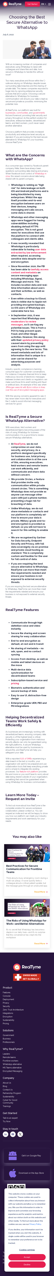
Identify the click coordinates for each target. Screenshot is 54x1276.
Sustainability (8, 1020)
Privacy (6, 1003)
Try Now (6, 1121)
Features (6, 992)
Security (6, 1006)
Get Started (32, 4)
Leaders (6, 1054)
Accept (27, 1257)
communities (22, 113)
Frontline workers (10, 1061)
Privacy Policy (35, 1224)
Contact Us (8, 1090)
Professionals (9, 1042)
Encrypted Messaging (12, 1071)
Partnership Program (12, 1093)
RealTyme (19, 444)
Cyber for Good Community (10, 1101)
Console (6, 996)
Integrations (8, 1013)
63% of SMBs (26, 759)
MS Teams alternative (12, 1068)
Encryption (7, 1017)
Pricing (6, 1023)
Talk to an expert (10, 1118)
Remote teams (9, 1057)
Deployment (8, 999)
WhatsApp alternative (12, 1064)
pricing (15, 683)
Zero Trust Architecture (13, 1010)
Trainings (7, 1106)
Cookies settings (27, 1250)
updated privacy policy (35, 340)
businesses (11, 113)
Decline (27, 1264)
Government (8, 1035)
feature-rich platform (29, 772)
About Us (7, 1083)
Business (7, 1039)
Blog (5, 1086)
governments (39, 113)
